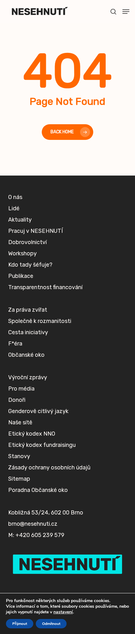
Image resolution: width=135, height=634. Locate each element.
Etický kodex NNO (31, 433)
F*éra (15, 343)
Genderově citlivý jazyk (38, 411)
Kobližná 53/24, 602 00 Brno (45, 512)
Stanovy (19, 456)
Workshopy (22, 253)
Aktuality (20, 219)
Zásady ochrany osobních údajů (49, 467)
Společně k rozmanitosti (39, 321)
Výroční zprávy (27, 377)
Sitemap (19, 478)
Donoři (16, 399)
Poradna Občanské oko (38, 490)
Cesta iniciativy (28, 332)
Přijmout (19, 623)
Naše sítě (20, 422)
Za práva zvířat (27, 309)
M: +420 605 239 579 (36, 535)
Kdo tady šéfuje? (30, 264)
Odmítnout (51, 623)
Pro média (21, 388)
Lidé (13, 208)
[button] (125, 11)
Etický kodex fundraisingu (42, 445)
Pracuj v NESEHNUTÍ (35, 231)
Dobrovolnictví (27, 242)
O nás (15, 197)
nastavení (63, 612)
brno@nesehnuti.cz (32, 523)
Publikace (20, 276)
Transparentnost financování (45, 287)
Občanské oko (26, 354)
